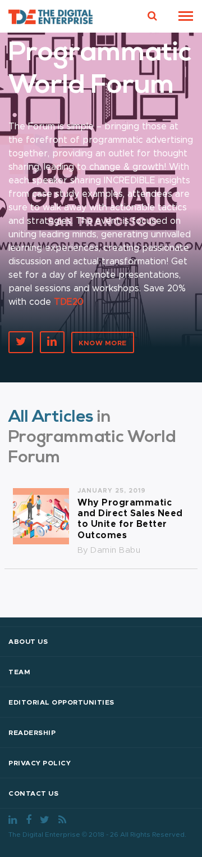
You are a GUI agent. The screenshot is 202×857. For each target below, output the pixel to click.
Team (19, 672)
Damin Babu (115, 550)
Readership (32, 732)
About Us (28, 641)
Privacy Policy (39, 763)
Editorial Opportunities (61, 702)
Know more (103, 343)
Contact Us (33, 793)
